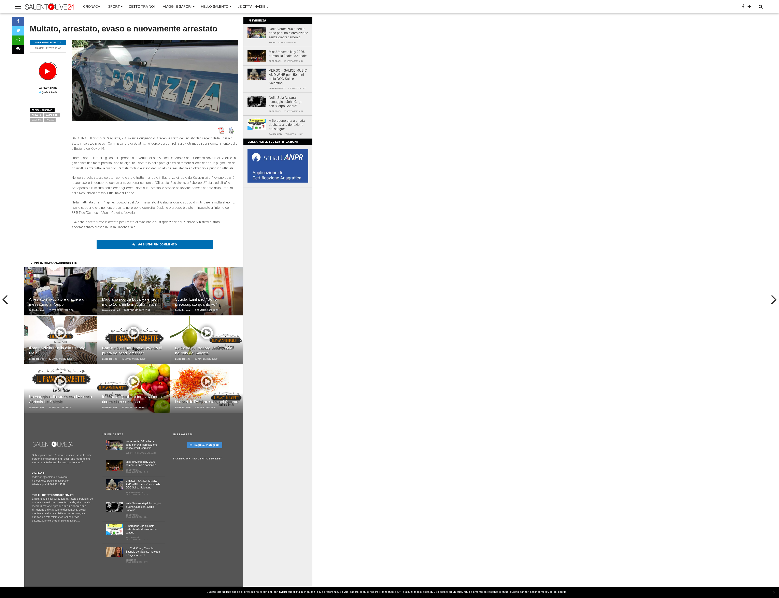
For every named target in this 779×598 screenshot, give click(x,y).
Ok (571, 591)
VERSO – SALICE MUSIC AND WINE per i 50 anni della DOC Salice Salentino (288, 77)
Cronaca (91, 7)
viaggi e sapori (177, 7)
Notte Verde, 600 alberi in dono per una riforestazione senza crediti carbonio (288, 33)
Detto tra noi (142, 7)
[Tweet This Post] (18, 30)
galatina (36, 120)
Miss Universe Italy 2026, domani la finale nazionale (288, 54)
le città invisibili (253, 7)
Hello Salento (214, 7)
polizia (50, 120)
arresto (36, 115)
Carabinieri (52, 115)
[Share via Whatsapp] (18, 40)
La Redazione (48, 87)
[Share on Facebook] (18, 21)
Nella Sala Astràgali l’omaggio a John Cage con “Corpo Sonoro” (285, 102)
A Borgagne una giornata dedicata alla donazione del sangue (287, 125)
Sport (114, 7)
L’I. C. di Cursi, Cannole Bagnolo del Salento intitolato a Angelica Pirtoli (143, 552)
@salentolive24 (49, 92)
